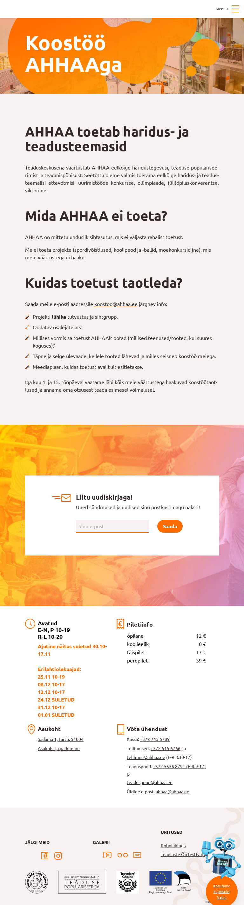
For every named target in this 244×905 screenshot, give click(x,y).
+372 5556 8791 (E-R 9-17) (179, 766)
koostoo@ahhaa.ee (116, 304)
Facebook (45, 856)
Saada (170, 526)
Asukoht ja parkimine (59, 748)
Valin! (222, 897)
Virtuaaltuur (137, 855)
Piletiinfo (140, 624)
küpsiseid (221, 891)
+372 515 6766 (165, 748)
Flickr (123, 855)
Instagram (58, 856)
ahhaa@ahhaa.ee (172, 791)
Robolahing (172, 845)
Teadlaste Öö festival (182, 854)
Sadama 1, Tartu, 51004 (61, 739)
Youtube (107, 855)
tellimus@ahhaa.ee (146, 757)
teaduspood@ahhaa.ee (150, 782)
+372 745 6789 (155, 739)
